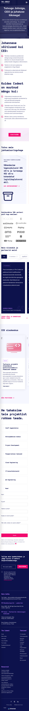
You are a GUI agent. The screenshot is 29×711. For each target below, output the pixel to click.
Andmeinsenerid (23, 655)
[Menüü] (26, 2)
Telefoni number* (5, 508)
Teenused (3, 638)
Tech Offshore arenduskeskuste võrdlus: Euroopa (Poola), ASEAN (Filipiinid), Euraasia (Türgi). (7, 685)
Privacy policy (9, 704)
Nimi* (2, 494)
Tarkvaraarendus (24, 636)
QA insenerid (23, 660)
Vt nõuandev (23, 634)
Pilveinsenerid (23, 653)
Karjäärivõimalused (5, 645)
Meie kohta (4, 636)
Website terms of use (18, 704)
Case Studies (4, 640)
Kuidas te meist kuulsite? (7, 515)
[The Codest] (5, 2)
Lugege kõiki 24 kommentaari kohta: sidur (11, 317)
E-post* (3, 501)
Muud (21, 658)
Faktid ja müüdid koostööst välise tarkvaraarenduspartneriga (7, 672)
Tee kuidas (3, 643)
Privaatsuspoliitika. (8, 580)
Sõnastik (3, 647)
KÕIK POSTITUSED (6, 398)
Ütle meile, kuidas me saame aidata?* (11, 522)
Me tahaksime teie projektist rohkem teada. (14, 414)
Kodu (2, 634)
